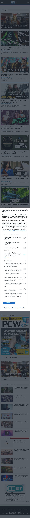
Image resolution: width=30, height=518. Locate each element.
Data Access (15, 307)
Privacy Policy (23, 307)
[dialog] (15, 259)
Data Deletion (7, 307)
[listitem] (15, 235)
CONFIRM (9, 302)
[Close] (27, 210)
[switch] (25, 238)
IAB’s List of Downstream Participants (16, 230)
